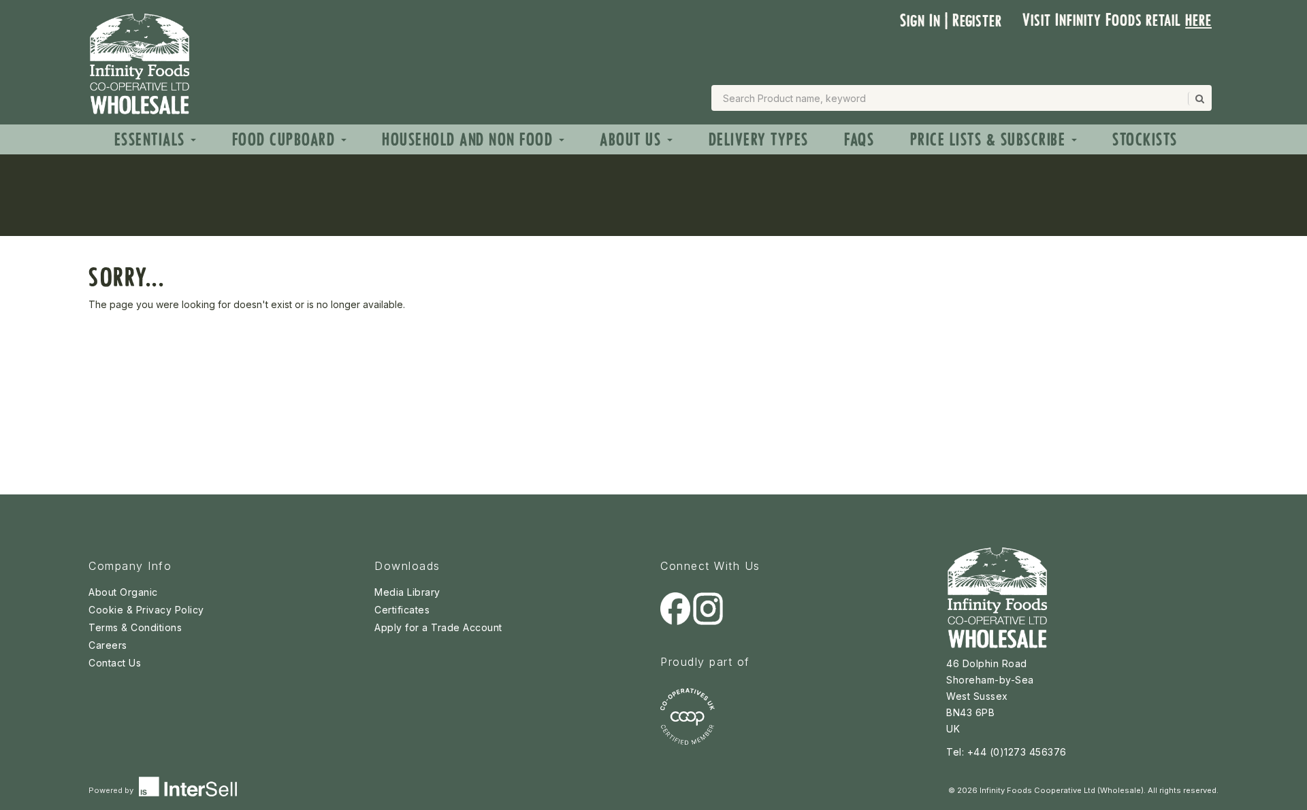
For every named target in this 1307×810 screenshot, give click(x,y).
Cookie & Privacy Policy (146, 609)
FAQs (859, 139)
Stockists (1145, 139)
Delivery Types (759, 139)
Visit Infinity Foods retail (1117, 20)
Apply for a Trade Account (438, 627)
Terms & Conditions (135, 627)
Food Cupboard (286, 139)
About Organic (123, 592)
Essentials (152, 139)
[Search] (1199, 98)
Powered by (111, 790)
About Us (633, 139)
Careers (107, 645)
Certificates (402, 609)
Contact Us (114, 663)
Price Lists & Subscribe (990, 139)
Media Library (407, 592)
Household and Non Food (470, 139)
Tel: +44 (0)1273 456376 (1006, 752)
